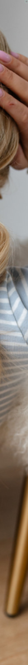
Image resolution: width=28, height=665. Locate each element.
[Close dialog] (26, 1)
